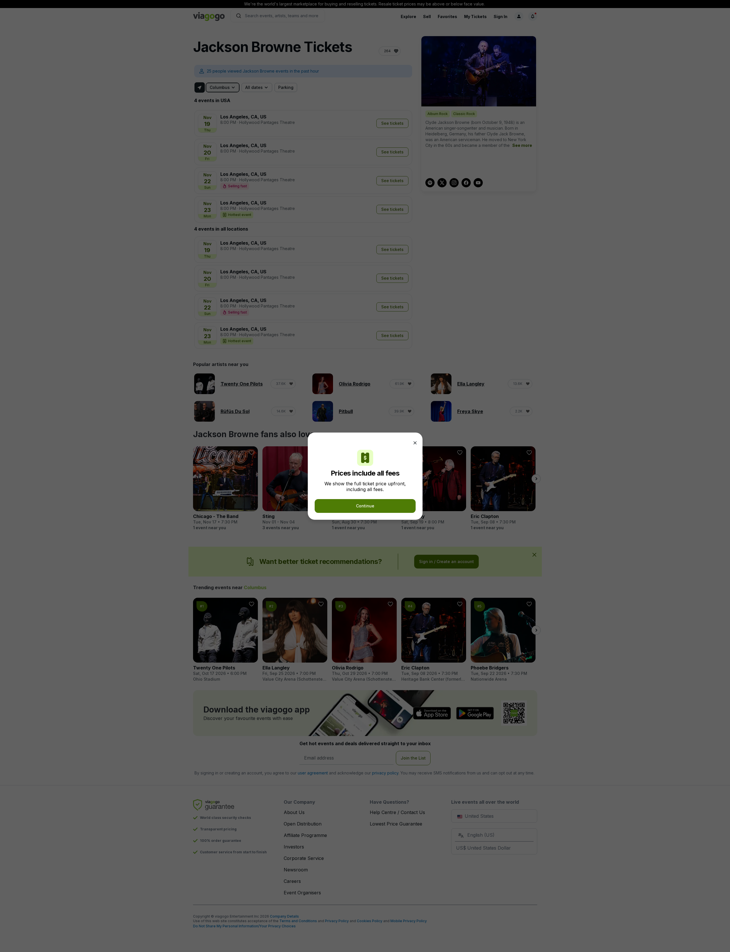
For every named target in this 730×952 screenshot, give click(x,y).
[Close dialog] (415, 443)
